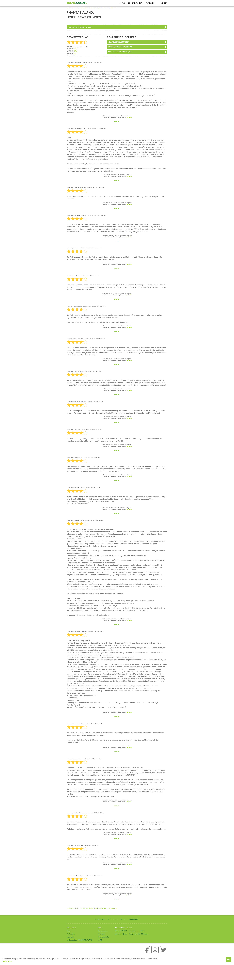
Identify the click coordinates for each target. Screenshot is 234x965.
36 (93, 908)
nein (130, 117)
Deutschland (89, 8)
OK (228, 959)
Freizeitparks (75, 8)
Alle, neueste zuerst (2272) (119, 42)
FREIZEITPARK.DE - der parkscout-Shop (130, 931)
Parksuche (150, 3)
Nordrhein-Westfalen (100, 8)
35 (90, 908)
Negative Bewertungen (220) (120, 52)
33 (84, 908)
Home (122, 3)
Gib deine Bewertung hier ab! (80, 27)
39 (102, 908)
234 (75, 50)
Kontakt (101, 934)
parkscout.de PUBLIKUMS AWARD (79, 940)
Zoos (123, 919)
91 (75, 53)
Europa (82, 8)
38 (99, 908)
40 (105, 908)
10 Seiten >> (113, 908)
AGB (100, 940)
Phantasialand (112, 8)
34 (87, 908)
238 (75, 52)
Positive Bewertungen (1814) (120, 47)
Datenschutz (103, 937)
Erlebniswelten (135, 3)
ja (127, 117)
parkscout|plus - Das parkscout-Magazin (131, 934)
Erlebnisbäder (134, 919)
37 (96, 908)
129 (74, 55)
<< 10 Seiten (71, 908)
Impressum (102, 931)
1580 (75, 48)
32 (81, 908)
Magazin (163, 3)
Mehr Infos (7, 961)
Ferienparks (112, 919)
